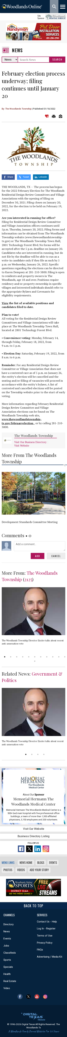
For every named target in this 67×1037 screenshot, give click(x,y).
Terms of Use (44, 935)
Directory (8, 924)
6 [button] (35, 657)
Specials (8, 966)
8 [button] (47, 657)
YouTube (38, 997)
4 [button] (23, 657)
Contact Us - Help (47, 921)
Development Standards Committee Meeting (30, 522)
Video (6, 988)
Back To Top (33, 905)
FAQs (40, 949)
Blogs (40, 863)
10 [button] (59, 657)
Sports (7, 959)
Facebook (21, 997)
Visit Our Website (33, 828)
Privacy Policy (44, 942)
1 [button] (5, 657)
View (5, 303)
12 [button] (35, 661)
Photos (7, 870)
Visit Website (21, 445)
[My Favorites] (47, 116)
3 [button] (17, 657)
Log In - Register (46, 928)
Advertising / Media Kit (49, 956)
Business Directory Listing (33, 836)
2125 (28, 579)
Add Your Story (39, 870)
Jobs (6, 945)
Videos (21, 870)
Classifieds (9, 952)
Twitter (29, 997)
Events (53, 863)
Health (7, 974)
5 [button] (29, 657)
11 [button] (65, 657)
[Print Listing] (54, 116)
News (17, 50)
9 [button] (53, 657)
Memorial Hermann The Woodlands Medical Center (33, 801)
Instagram (46, 997)
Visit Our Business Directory (30, 442)
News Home (26, 863)
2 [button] (11, 657)
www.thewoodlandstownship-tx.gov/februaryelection (22, 421)
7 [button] (41, 657)
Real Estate (9, 981)
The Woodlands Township (33, 435)
